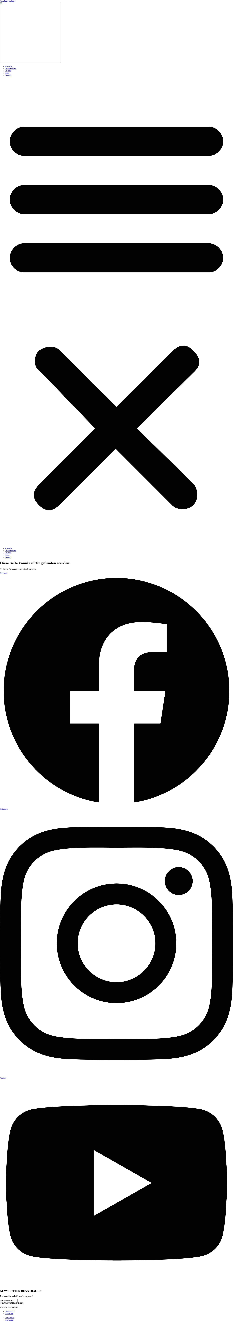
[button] (116, 311)
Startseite (8, 66)
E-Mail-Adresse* (7, 1300)
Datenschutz (9, 1311)
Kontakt (8, 75)
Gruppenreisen (10, 69)
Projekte (8, 71)
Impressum (9, 1314)
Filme (7, 73)
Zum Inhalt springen (8, 1)
